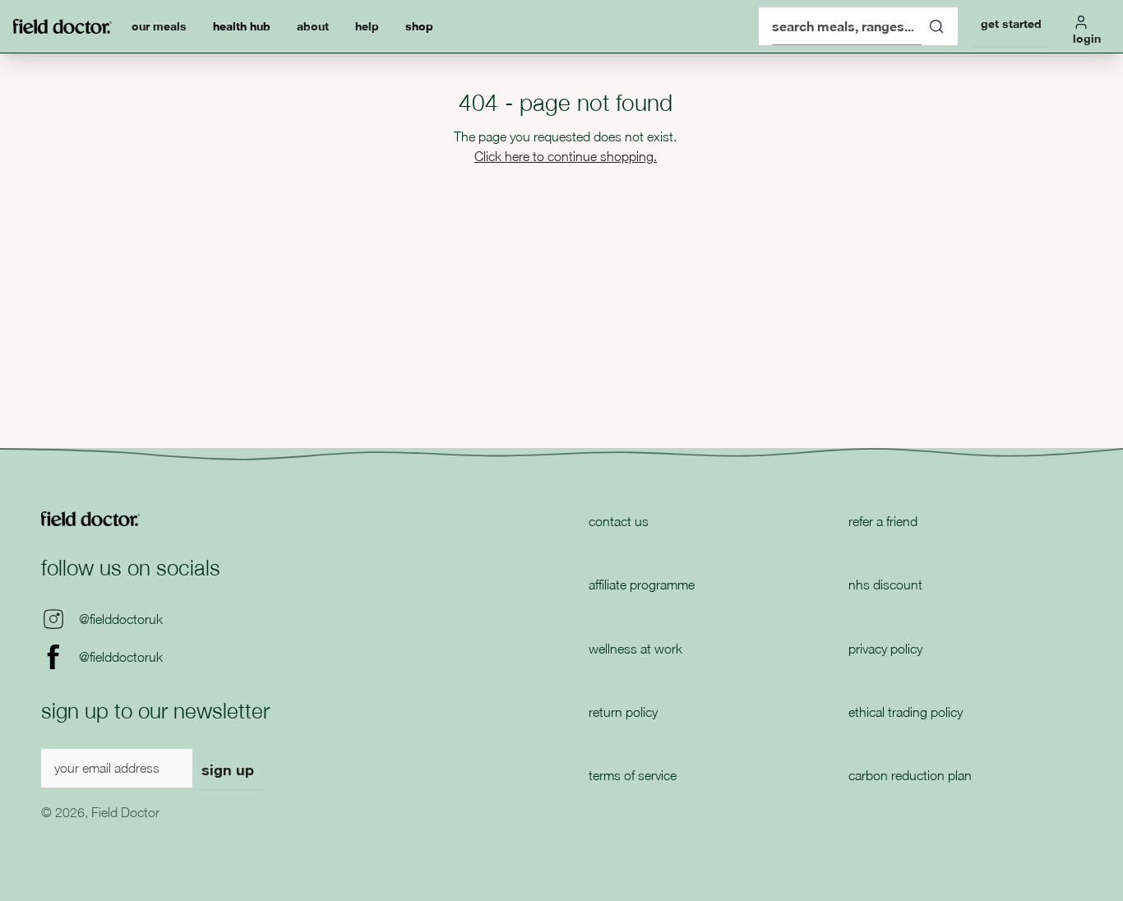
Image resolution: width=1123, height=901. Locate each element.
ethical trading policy (905, 712)
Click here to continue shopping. (565, 156)
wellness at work (635, 648)
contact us (619, 521)
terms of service (633, 775)
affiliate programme (642, 584)
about (313, 26)
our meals (159, 26)
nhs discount (885, 584)
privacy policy (885, 648)
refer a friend (882, 521)
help (367, 26)
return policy (623, 712)
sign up (227, 769)
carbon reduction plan (910, 775)
